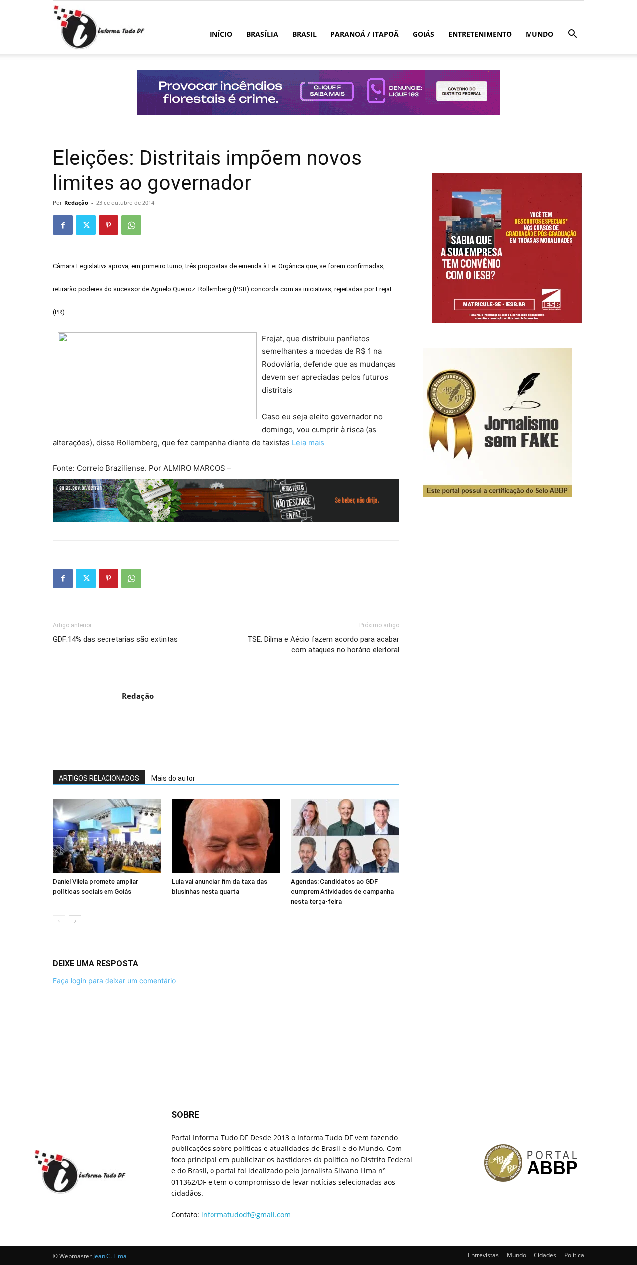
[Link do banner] (318, 92)
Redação (76, 202)
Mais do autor (173, 778)
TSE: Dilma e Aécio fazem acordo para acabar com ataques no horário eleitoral (323, 644)
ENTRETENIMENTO (480, 34)
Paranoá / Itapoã (364, 34)
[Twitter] (86, 225)
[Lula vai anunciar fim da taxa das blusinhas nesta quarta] (226, 836)
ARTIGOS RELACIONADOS (99, 778)
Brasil (304, 34)
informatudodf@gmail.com (246, 1214)
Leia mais (308, 442)
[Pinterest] (108, 225)
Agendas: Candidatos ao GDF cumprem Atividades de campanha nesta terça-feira (342, 891)
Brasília (262, 34)
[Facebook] (63, 225)
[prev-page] (59, 921)
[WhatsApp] (131, 225)
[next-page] (75, 921)
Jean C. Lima (110, 1256)
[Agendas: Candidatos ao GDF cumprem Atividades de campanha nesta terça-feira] (345, 836)
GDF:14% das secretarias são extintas (115, 639)
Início (221, 34)
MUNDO (539, 34)
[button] (572, 35)
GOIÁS (423, 34)
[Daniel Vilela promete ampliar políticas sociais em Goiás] (107, 836)
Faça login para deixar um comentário (114, 980)
